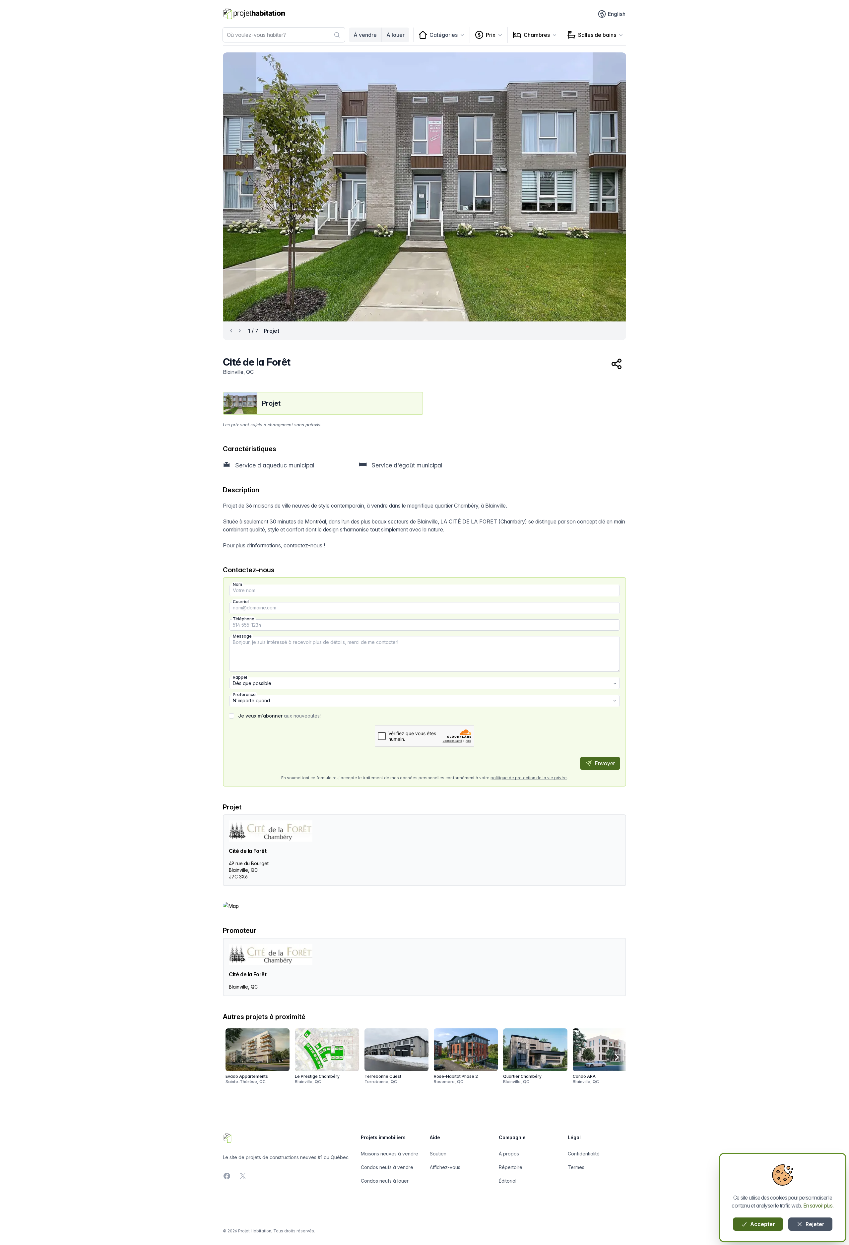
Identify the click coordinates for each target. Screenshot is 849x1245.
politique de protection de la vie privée (528, 777)
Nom (237, 584)
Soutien (438, 1153)
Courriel (241, 601)
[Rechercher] (337, 35)
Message (242, 636)
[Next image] (609, 186)
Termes (576, 1167)
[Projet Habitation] (254, 14)
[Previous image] (239, 186)
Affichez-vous (445, 1167)
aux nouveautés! (279, 716)
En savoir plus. (818, 1205)
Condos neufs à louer (385, 1181)
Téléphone (243, 618)
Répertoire (510, 1167)
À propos (509, 1153)
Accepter (762, 1224)
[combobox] (284, 35)
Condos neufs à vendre (387, 1167)
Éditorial (507, 1181)
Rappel (240, 677)
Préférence (244, 694)
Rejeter (814, 1224)
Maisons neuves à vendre (389, 1153)
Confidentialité (584, 1153)
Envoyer (604, 763)
